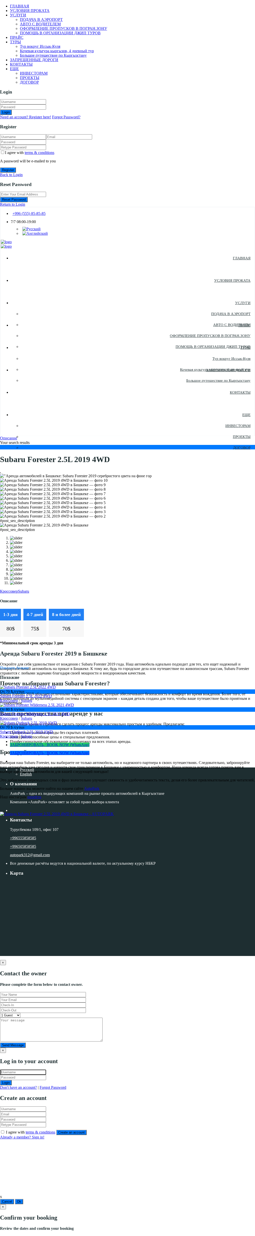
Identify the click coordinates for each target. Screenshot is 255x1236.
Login (6, 112)
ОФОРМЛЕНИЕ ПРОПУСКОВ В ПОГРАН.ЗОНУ (63, 28)
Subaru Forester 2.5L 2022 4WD (26, 696)
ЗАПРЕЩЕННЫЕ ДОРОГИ (34, 60)
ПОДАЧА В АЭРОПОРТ (41, 19)
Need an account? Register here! (25, 117)
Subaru (23, 591)
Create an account (71, 1132)
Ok (19, 1201)
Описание (8, 438)
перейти (34, 797)
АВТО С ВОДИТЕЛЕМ (40, 24)
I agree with (29, 152)
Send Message (13, 1045)
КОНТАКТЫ (21, 64)
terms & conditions (39, 152)
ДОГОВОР (29, 82)
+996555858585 (23, 838)
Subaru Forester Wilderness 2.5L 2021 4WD (35, 714)
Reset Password (14, 199)
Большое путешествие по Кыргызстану (53, 55)
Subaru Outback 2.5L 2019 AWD (26, 732)
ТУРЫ (15, 42)
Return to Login (12, 204)
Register (8, 170)
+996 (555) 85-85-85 (29, 213)
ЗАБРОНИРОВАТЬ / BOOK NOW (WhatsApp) (49, 745)
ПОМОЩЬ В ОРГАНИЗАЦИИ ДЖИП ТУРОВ (60, 33)
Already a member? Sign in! (22, 1137)
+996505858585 (23, 846)
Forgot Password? (66, 117)
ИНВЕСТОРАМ (34, 73)
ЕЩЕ (14, 69)
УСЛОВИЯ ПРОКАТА (30, 10)
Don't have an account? (18, 1087)
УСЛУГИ (18, 15)
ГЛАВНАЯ (19, 6)
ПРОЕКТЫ (29, 78)
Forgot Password (53, 1087)
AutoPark (91, 788)
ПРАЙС (16, 37)
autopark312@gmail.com (30, 855)
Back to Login (11, 175)
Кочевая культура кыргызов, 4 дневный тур (57, 51)
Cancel (7, 1201)
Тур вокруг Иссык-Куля (40, 46)
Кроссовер (9, 591)
